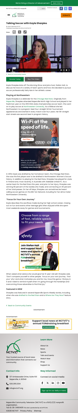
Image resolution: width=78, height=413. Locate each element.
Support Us (45, 365)
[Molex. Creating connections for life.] (39, 159)
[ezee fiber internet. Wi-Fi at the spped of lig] (39, 132)
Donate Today (15, 79)
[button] (8, 15)
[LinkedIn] (53, 383)
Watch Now (45, 358)
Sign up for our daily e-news (54, 390)
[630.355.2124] (13, 383)
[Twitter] (65, 8)
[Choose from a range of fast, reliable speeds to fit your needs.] (39, 226)
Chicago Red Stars (45, 99)
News (42, 349)
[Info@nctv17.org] (14, 388)
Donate (66, 15)
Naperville (10, 101)
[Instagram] (70, 8)
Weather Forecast (52, 7)
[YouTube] (63, 383)
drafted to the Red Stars (29, 295)
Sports (43, 352)
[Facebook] (61, 8)
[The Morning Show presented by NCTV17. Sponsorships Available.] (39, 256)
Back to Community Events (17, 74)
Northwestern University (34, 106)
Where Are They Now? (54, 295)
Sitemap (37, 411)
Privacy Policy (26, 411)
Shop (42, 362)
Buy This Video (33, 79)
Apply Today (57, 3)
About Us (44, 345)
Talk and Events (47, 355)
